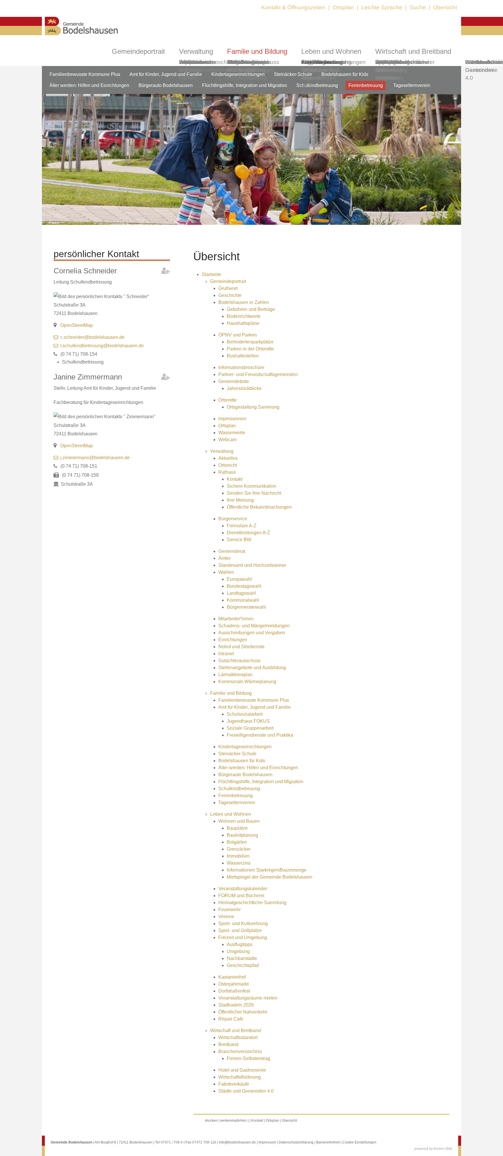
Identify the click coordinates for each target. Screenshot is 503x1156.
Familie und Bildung (231, 693)
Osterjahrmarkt (233, 984)
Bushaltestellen (243, 355)
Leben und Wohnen (230, 814)
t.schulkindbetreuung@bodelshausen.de (102, 345)
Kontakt (234, 479)
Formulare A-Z (241, 525)
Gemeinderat (231, 551)
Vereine (226, 916)
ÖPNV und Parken (237, 334)
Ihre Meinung (240, 500)
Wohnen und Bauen (239, 821)
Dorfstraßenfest (234, 990)
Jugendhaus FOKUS (248, 721)
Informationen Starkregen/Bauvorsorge (267, 870)
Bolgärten (237, 842)
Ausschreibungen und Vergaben (251, 632)
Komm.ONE (443, 1149)
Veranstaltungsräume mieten (247, 997)
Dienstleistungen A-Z (248, 532)
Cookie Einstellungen (359, 1142)
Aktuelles (228, 458)
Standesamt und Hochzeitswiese (252, 565)
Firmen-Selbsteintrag (248, 1058)
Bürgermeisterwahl (246, 607)
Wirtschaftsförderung (239, 1077)
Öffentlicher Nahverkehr (242, 1011)
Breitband (228, 1044)
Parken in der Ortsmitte (250, 348)
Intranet (226, 653)
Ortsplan (343, 7)
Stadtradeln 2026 (236, 1004)
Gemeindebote (233, 381)
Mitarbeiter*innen (236, 618)
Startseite (211, 274)
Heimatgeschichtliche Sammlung (252, 902)
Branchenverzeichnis (240, 1051)
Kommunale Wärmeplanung (246, 66)
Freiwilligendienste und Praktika (260, 735)
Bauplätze (237, 828)
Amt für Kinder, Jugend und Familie (166, 74)
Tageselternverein (323, 62)
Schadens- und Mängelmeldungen (254, 625)
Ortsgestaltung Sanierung (253, 407)
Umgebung (238, 951)
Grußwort (228, 288)
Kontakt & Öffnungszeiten (293, 7)
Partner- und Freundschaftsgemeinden (258, 374)
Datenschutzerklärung (296, 1142)
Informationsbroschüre (241, 367)
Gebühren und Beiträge (251, 309)
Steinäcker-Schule (293, 74)
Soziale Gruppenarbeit (250, 728)
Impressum (267, 1142)
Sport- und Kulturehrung (243, 923)
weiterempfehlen (233, 1120)
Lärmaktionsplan (235, 674)
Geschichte (230, 295)
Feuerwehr (229, 909)
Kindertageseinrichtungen (245, 746)
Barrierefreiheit (328, 1142)
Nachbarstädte (242, 958)
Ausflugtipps (239, 944)
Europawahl (239, 579)
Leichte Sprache (381, 7)
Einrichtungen (232, 639)
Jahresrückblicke (244, 388)
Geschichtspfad (243, 965)
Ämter (224, 558)
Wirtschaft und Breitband (235, 1030)
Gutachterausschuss (239, 660)
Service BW (239, 539)
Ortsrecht (227, 465)
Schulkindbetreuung (239, 788)
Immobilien (238, 856)
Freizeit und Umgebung (242, 937)
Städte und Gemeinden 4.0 (480, 70)
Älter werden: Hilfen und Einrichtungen (89, 85)
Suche (418, 7)
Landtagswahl (241, 593)
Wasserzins (239, 863)
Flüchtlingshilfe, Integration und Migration (260, 781)
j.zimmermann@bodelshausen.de (95, 457)
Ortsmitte (227, 400)
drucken (211, 1120)
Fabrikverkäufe (233, 1084)
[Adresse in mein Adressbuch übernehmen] (165, 271)
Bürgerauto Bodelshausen (166, 85)
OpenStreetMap (76, 325)
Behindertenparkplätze (250, 341)
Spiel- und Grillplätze (240, 930)
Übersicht (445, 7)
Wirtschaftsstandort (238, 1037)
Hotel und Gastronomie (242, 1070)
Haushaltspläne (243, 323)
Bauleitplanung (242, 835)
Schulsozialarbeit (245, 714)
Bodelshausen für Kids (241, 760)
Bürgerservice (232, 518)
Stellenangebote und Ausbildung (252, 667)
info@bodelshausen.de (237, 1142)
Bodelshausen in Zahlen (243, 302)
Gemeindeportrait (138, 51)
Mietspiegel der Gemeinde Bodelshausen (269, 876)
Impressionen (232, 418)
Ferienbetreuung (365, 85)
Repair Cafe (383, 66)
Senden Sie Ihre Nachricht (254, 493)
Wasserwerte (231, 432)
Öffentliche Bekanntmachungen (259, 507)
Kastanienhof (232, 977)
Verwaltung (221, 451)
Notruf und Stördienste (241, 646)
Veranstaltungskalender (242, 888)
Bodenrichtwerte (244, 316)
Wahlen (226, 572)
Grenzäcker (239, 849)
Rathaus (227, 472)
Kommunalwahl (243, 600)
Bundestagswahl (244, 586)
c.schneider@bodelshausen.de (92, 337)
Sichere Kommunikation (251, 486)
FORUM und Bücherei (241, 895)
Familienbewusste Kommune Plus (84, 74)
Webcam (190, 62)
